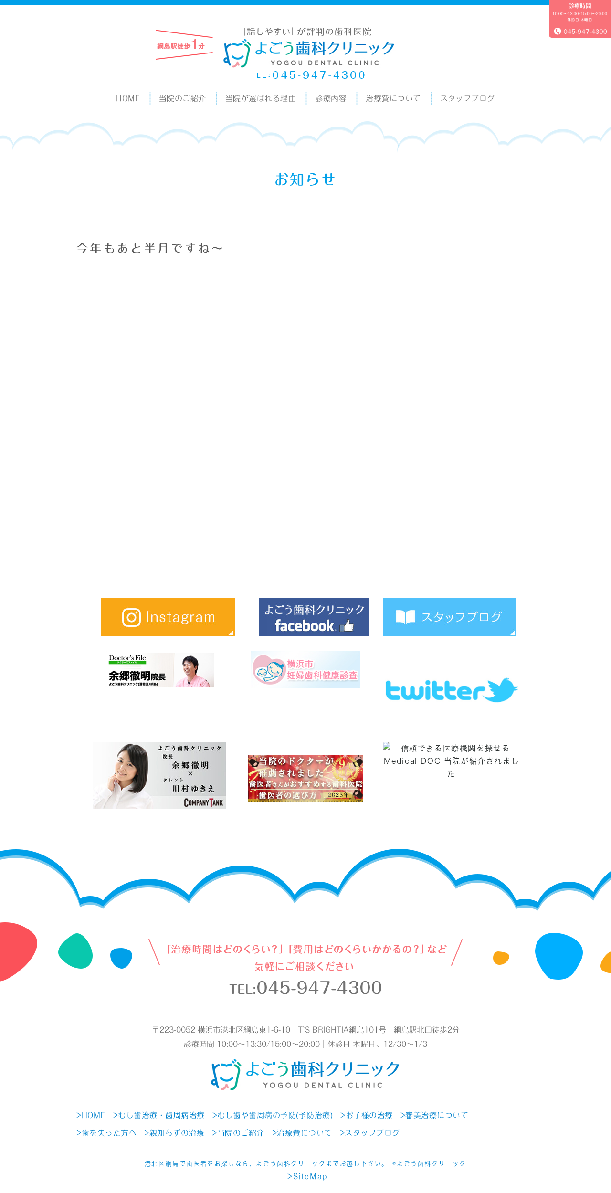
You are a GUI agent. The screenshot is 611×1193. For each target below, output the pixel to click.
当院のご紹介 (182, 98)
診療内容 (331, 98)
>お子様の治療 (366, 1115)
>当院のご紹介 (238, 1133)
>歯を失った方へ (106, 1133)
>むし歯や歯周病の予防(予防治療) (272, 1115)
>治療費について (302, 1133)
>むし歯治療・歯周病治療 (159, 1115)
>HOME (90, 1115)
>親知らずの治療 (174, 1133)
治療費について (393, 98)
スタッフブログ (467, 98)
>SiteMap (307, 1176)
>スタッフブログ (370, 1133)
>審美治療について (434, 1115)
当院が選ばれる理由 (260, 98)
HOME (128, 98)
